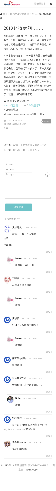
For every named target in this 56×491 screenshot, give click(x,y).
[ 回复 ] (48, 251)
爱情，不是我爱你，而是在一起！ (31, 144)
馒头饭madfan (19, 442)
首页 (5, 14)
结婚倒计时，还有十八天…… (28, 150)
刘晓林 (15, 278)
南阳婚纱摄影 (19, 358)
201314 (46, 121)
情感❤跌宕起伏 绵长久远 (23, 14)
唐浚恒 (15, 318)
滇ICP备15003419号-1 (39, 465)
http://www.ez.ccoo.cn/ (14, 429)
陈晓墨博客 (12, 3)
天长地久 (17, 227)
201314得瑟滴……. (13, 105)
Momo (18, 258)
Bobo (17, 398)
